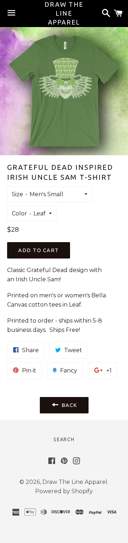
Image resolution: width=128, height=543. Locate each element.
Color (19, 213)
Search (63, 439)
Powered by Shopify (64, 491)
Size (17, 194)
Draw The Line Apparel (63, 13)
